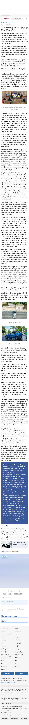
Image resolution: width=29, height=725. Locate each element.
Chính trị (17, 628)
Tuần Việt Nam (5, 652)
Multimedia (4, 666)
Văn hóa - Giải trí (19, 640)
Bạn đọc (17, 649)
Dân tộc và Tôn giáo (6, 634)
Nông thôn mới (19, 655)
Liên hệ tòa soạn (6, 686)
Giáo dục (3, 637)
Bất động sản (4, 649)
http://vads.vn (9, 712)
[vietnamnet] (7, 19)
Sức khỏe (3, 643)
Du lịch (17, 646)
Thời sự (3, 631)
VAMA (4, 593)
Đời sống (3, 640)
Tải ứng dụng (5, 718)
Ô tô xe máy (4, 646)
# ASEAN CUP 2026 (16, 18)
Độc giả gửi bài (14, 718)
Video (16, 663)
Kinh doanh (18, 631)
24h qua (3, 669)
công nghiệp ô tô (18, 591)
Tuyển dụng (24, 718)
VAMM (10, 593)
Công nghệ (18, 643)
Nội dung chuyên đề (20, 658)
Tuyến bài (7, 673)
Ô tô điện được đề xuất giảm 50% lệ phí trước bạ (19, 543)
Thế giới (17, 637)
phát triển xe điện (18, 593)
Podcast (17, 666)
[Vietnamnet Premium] (5, 628)
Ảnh (2, 663)
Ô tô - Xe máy (6, 22)
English (3, 660)
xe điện (10, 591)
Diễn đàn (16, 22)
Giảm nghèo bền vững (7, 655)
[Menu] (2, 19)
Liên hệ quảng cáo (6, 703)
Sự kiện (21, 673)
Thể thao (17, 634)
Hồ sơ (16, 660)
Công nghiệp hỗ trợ (20, 652)
